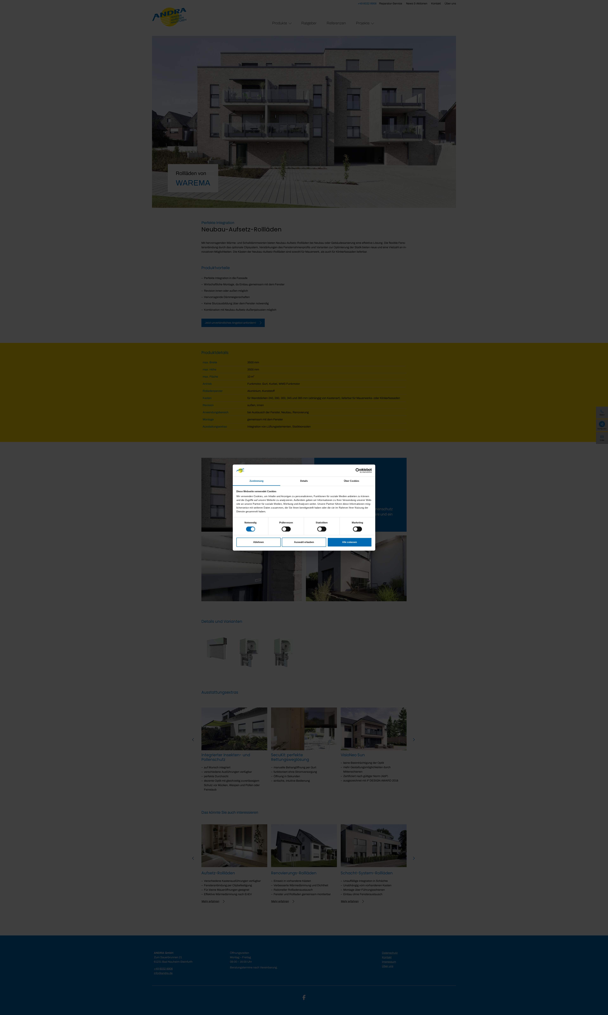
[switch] (286, 529)
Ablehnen (258, 542)
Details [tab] (304, 481)
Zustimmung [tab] (257, 481)
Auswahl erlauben (304, 542)
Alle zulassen (349, 542)
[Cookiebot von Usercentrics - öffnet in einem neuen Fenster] (358, 470)
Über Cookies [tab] (351, 481)
